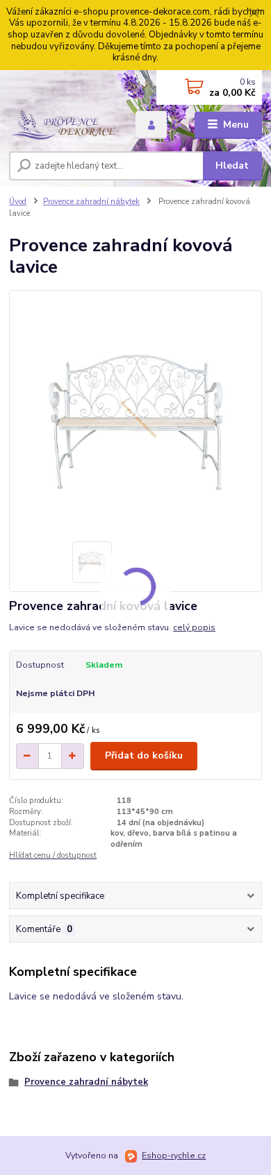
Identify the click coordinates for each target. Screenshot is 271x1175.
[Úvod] (62, 124)
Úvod (17, 201)
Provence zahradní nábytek (91, 201)
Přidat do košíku (144, 755)
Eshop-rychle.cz (174, 1155)
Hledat (232, 165)
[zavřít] (254, 14)
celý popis (194, 627)
